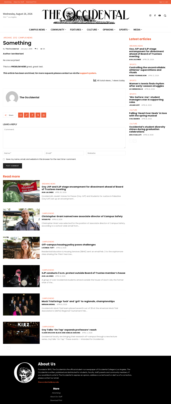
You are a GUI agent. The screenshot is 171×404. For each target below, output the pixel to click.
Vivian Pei (46, 219)
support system (88, 73)
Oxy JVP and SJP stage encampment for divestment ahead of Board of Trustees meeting (82, 188)
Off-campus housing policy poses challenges (69, 244)
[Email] (20, 115)
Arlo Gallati (135, 135)
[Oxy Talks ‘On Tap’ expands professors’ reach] (21, 333)
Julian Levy (134, 105)
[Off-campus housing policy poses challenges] (21, 248)
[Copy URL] (26, 115)
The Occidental (12, 49)
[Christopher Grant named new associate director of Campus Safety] (21, 219)
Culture (133, 110)
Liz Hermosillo (136, 89)
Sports (133, 64)
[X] (37, 115)
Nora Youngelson (137, 75)
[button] (165, 16)
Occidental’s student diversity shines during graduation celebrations (147, 129)
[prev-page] (4, 348)
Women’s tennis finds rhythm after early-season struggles (146, 85)
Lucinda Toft (48, 248)
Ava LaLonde (47, 192)
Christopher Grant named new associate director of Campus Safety (82, 216)
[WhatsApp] (43, 115)
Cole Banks (134, 119)
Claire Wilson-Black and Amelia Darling (61, 333)
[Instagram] (150, 15)
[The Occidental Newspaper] (85, 16)
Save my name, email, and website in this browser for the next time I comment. (41, 159)
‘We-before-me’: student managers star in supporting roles (146, 100)
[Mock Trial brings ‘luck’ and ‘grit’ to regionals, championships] (21, 304)
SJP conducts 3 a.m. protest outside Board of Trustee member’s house (83, 273)
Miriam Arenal (48, 304)
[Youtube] (159, 15)
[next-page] (8, 348)
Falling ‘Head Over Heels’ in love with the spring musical (148, 114)
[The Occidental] (12, 97)
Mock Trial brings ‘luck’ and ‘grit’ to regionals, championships (78, 301)
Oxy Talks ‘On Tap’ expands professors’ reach (69, 329)
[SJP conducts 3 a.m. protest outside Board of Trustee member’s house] (21, 276)
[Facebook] (155, 15)
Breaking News (48, 184)
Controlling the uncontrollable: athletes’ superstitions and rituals (147, 70)
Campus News (48, 213)
